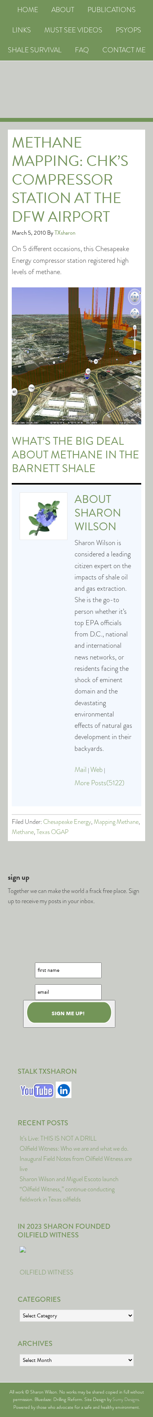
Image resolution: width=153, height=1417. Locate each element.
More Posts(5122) (99, 783)
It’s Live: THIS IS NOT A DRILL (58, 1138)
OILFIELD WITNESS (46, 1272)
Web (96, 770)
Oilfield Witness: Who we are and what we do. (74, 1148)
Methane (23, 831)
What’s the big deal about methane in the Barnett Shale (75, 454)
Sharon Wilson (98, 520)
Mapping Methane (116, 821)
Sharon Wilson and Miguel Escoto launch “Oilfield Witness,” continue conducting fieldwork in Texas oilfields (69, 1189)
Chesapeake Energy (67, 821)
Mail (81, 770)
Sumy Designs (126, 1399)
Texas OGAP (52, 831)
